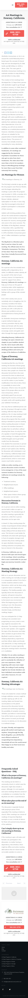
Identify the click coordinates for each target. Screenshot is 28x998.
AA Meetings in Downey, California (14, 16)
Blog (3, 949)
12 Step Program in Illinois (8, 966)
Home (3, 947)
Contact (4, 951)
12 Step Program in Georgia (8, 964)
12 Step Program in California (9, 957)
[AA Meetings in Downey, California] (14, 893)
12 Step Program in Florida (8, 961)
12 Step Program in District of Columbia (11, 959)
